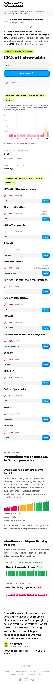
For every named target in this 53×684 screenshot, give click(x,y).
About (6, 671)
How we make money (19, 13)
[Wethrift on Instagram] (26, 679)
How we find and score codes (17, 651)
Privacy (32, 675)
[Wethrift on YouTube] (33, 679)
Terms (39, 675)
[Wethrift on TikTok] (20, 679)
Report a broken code (19, 675)
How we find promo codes (39, 671)
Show (45, 201)
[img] (26, 127)
